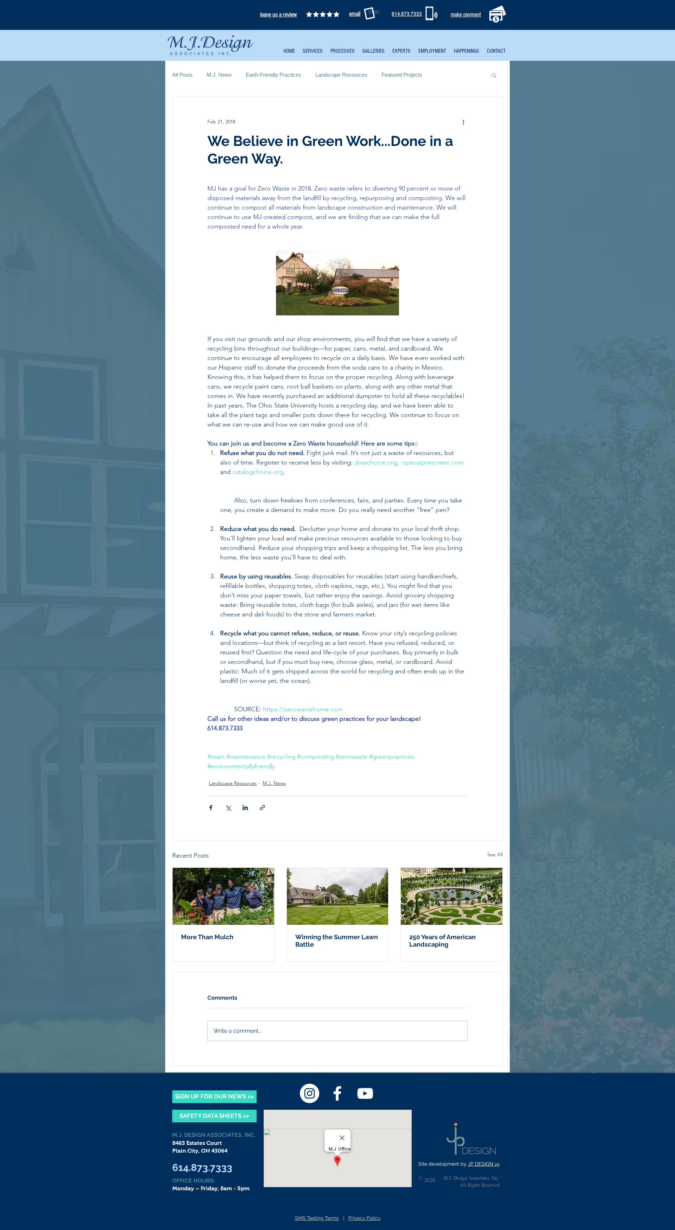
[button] (493, 75)
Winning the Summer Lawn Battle (336, 940)
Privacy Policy (364, 1218)
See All (495, 854)
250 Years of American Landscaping (442, 940)
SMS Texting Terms (317, 1218)
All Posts (182, 75)
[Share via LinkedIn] (245, 807)
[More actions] (463, 121)
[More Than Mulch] (223, 896)
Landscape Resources (341, 75)
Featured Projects (401, 75)
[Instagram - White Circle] (309, 1093)
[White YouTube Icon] (365, 1093)
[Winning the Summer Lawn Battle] (337, 896)
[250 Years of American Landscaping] (451, 896)
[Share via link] (262, 807)
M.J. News (219, 75)
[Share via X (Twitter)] (228, 807)
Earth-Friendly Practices (273, 75)
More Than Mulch (207, 937)
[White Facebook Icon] (337, 1093)
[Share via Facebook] (210, 807)
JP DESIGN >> (484, 1164)
